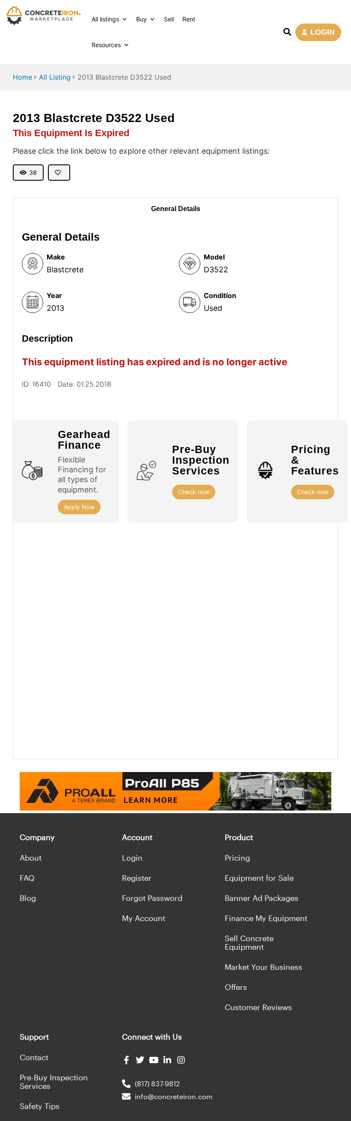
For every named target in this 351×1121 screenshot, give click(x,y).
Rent (188, 19)
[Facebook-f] (126, 1060)
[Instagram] (181, 1060)
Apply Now (79, 506)
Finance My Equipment (266, 918)
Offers (236, 987)
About (31, 857)
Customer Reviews (258, 1007)
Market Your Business (263, 967)
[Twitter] (140, 1060)
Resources (106, 44)
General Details (175, 208)
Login (132, 857)
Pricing (237, 857)
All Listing (55, 77)
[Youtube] (153, 1060)
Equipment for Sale (259, 877)
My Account (143, 918)
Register (137, 877)
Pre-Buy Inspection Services (54, 1082)
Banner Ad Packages (261, 898)
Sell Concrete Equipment (249, 942)
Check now (193, 491)
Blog (28, 898)
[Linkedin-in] (167, 1060)
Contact (34, 1057)
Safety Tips (39, 1106)
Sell (169, 19)
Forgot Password (152, 898)
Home (22, 77)
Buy (141, 19)
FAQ (27, 877)
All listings (105, 19)
